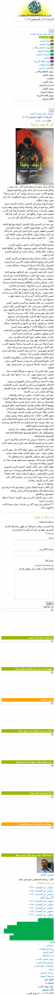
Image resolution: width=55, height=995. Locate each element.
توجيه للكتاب (44, 64)
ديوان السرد (44, 41)
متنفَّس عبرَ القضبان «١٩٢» (41, 914)
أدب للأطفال (48, 955)
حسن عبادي (41, 120)
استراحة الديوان (43, 54)
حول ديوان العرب (46, 986)
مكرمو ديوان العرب (45, 962)
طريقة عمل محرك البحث (42, 34)
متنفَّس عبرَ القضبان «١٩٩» (41, 887)
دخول (51, 969)
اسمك (51, 538)
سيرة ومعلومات (46, 949)
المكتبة (47, 58)
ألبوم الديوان (48, 952)
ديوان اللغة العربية (42, 61)
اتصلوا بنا (50, 983)
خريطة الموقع (47, 976)
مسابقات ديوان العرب (43, 966)
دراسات (50, 945)
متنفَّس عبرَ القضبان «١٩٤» (41, 908)
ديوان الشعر (44, 44)
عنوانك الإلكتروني (46, 549)
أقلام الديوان (44, 37)
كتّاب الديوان (48, 990)
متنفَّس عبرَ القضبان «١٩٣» (41, 911)
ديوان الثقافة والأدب (41, 47)
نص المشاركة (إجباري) (44, 565)
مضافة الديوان (43, 51)
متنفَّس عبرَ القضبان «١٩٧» (41, 894)
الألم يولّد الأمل (47, 897)
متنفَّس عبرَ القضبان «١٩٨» (41, 891)
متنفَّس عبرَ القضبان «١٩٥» (41, 904)
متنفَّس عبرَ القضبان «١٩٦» (41, 901)
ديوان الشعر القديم (45, 959)
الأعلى (52, 942)
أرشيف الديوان (47, 973)
